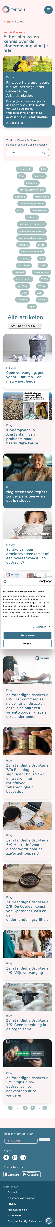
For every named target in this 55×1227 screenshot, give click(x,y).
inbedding (20, 196)
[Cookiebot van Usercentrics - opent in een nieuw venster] (39, 582)
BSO (43, 169)
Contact (12, 1192)
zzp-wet (42, 299)
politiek (41, 244)
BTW (21, 176)
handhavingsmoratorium (32, 189)
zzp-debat (22, 299)
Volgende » (51, 1107)
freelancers (31, 183)
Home (7, 21)
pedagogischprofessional (31, 231)
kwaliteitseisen (39, 210)
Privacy (12, 1203)
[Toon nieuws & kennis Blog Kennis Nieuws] (25, 326)
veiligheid (19, 272)
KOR (19, 210)
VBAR (43, 265)
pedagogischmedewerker (32, 224)
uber (41, 258)
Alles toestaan (28, 635)
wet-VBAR (22, 286)
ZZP (39, 292)
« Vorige (4, 1107)
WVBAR (42, 286)
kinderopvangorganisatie (32, 203)
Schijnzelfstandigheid (31, 251)
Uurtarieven (24, 265)
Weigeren (27, 643)
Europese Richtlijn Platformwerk (26, 1221)
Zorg (24, 292)
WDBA (44, 279)
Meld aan (44, 1139)
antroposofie (24, 169)
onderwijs (32, 217)
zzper (32, 306)
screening (24, 258)
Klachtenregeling (17, 1209)
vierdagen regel (41, 272)
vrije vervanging (23, 279)
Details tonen (39, 627)
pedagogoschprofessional (32, 238)
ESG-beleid (14, 1215)
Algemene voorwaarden (21, 1197)
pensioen (23, 244)
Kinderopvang (42, 196)
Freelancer (39, 176)
